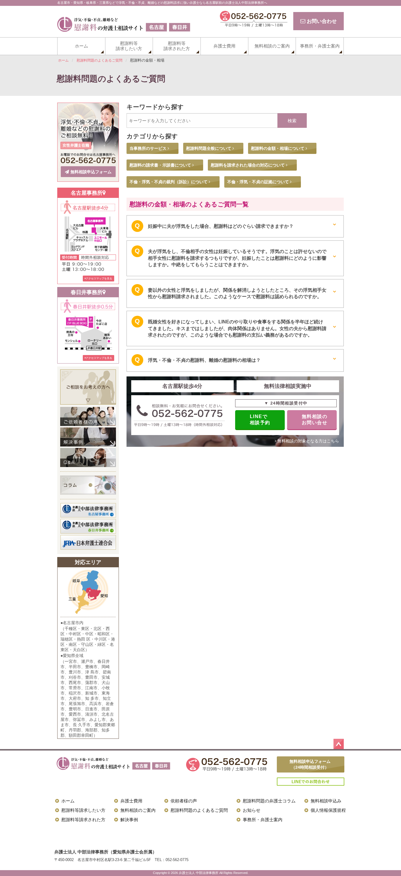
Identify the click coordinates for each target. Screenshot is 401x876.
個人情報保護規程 (328, 810)
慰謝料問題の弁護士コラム (269, 800)
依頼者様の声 (184, 800)
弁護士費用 (224, 45)
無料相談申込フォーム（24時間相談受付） (310, 764)
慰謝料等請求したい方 (129, 46)
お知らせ (251, 810)
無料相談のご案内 (272, 45)
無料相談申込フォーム (91, 171)
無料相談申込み (326, 800)
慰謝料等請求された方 (177, 46)
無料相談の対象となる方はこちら (307, 441)
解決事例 (129, 819)
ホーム (81, 45)
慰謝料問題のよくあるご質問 (199, 810)
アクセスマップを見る (99, 278)
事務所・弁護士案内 (320, 45)
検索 (292, 120)
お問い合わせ (321, 21)
